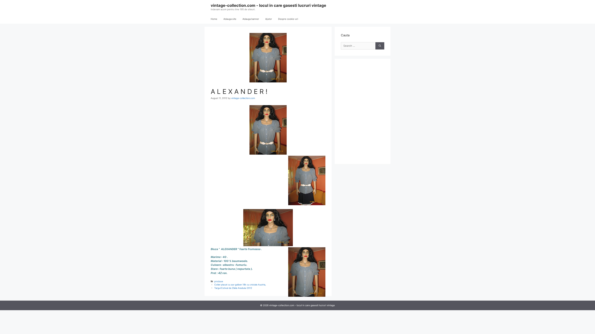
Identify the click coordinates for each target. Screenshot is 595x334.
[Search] (379, 46)
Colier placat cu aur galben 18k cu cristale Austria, (240, 284)
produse (218, 281)
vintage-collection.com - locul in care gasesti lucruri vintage (268, 5)
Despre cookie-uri (288, 18)
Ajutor (268, 18)
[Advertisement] (362, 111)
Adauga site (229, 18)
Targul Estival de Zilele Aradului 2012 (233, 288)
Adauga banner (250, 18)
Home (214, 18)
